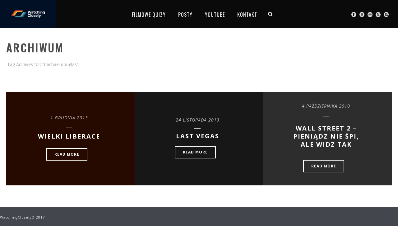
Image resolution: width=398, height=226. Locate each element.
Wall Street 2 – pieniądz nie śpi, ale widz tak (326, 136)
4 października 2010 (326, 106)
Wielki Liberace (69, 136)
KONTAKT (247, 14)
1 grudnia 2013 (69, 118)
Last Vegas (197, 136)
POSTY (185, 14)
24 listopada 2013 (198, 120)
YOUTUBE (215, 14)
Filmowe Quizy (149, 14)
